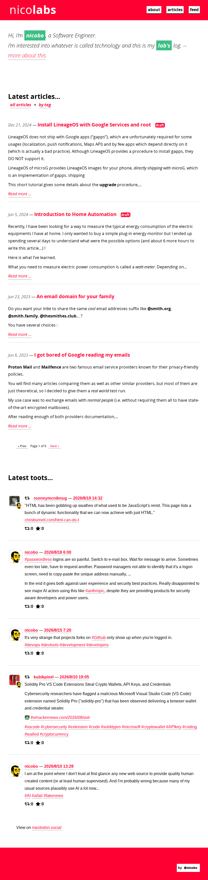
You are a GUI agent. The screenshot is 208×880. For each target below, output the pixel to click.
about (154, 9)
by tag (45, 105)
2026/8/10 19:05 (74, 677)
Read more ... (19, 194)
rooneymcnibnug (50, 498)
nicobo (31, 552)
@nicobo (190, 868)
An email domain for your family (75, 296)
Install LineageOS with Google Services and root (94, 124)
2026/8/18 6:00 (57, 552)
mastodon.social (46, 827)
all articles (20, 105)
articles (175, 9)
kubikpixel (44, 677)
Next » (54, 446)
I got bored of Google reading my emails (82, 354)
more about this (27, 55)
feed (194, 9)
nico (32, 9)
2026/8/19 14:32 (87, 498)
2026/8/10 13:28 (59, 766)
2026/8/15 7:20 (57, 630)
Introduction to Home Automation (75, 214)
